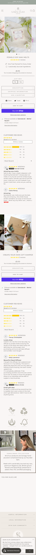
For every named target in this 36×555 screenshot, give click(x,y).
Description (18, 88)
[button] (15, 60)
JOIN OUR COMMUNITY (17, 525)
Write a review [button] (18, 142)
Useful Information (17, 514)
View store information (10, 125)
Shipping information (18, 91)
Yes (20, 82)
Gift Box (18, 78)
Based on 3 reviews (10, 308)
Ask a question (18, 95)
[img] (13, 166)
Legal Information (17, 520)
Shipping (15, 73)
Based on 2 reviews (10, 139)
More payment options (18, 115)
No (15, 82)
